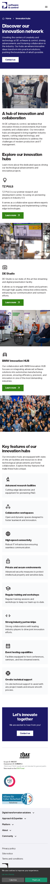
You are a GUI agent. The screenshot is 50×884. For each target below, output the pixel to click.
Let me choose (8, 874)
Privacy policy (9, 848)
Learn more (10, 215)
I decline (13, 879)
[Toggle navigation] (47, 6)
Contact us (10, 59)
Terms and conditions (12, 858)
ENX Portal (20, 768)
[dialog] (25, 876)
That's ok (36, 879)
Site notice (7, 853)
